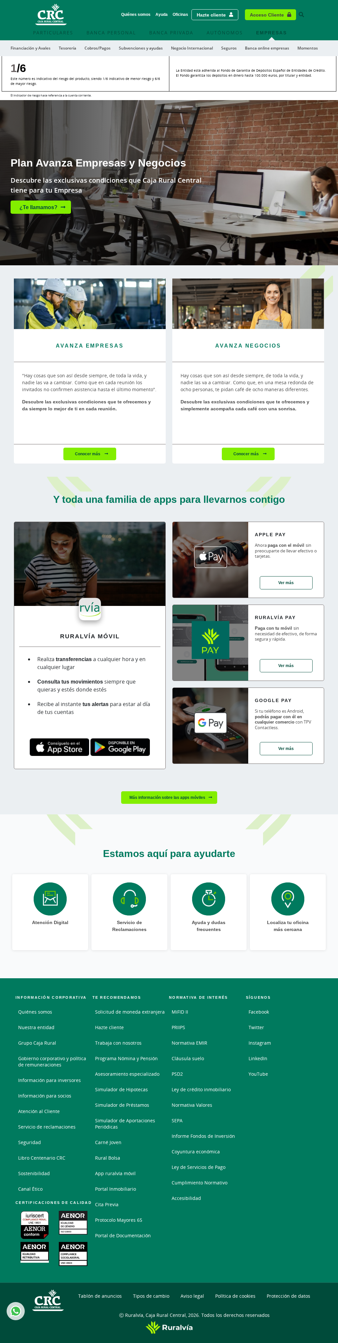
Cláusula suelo (188, 1058)
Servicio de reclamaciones (47, 1127)
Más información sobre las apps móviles (167, 797)
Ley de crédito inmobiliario (201, 1089)
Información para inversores (49, 1080)
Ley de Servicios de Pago (198, 1167)
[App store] (59, 747)
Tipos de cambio (151, 1296)
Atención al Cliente (39, 1111)
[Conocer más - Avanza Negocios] (248, 304)
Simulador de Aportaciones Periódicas (125, 1123)
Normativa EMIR (189, 1043)
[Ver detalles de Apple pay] (210, 560)
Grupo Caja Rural (37, 1043)
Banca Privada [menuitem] (171, 32)
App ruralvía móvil (115, 1173)
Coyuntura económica (196, 1151)
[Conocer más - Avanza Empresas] (90, 304)
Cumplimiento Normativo (199, 1182)
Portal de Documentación (123, 1235)
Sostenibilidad (34, 1173)
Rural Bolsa (107, 1158)
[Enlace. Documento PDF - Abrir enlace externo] (35, 1225)
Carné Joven (108, 1142)
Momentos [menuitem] (307, 48)
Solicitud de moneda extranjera (130, 1012)
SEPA (177, 1120)
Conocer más (88, 454)
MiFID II (180, 1012)
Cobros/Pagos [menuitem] (97, 48)
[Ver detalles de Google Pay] (210, 726)
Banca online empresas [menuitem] (267, 48)
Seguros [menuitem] (229, 48)
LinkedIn (258, 1058)
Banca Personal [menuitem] (111, 32)
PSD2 (177, 1074)
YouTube (258, 1074)
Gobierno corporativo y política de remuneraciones (52, 1061)
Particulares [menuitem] (53, 32)
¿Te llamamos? (38, 207)
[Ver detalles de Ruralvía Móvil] (89, 566)
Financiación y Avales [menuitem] (31, 48)
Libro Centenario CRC (41, 1158)
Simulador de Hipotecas (121, 1089)
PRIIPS (178, 1027)
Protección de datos (288, 1296)
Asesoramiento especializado (127, 1074)
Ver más (286, 582)
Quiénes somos (136, 14)
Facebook (259, 1012)
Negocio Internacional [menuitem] (192, 48)
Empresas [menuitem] (271, 32)
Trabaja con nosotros (118, 1043)
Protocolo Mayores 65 (118, 1220)
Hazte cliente (211, 15)
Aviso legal (192, 1296)
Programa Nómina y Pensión (126, 1058)
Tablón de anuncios (100, 1296)
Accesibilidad (186, 1198)
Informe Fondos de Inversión (203, 1136)
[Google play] (120, 747)
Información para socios (44, 1096)
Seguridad (29, 1142)
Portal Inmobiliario (115, 1189)
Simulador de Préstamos (122, 1105)
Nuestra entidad (36, 1027)
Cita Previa (106, 1204)
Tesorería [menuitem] (67, 48)
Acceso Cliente (267, 15)
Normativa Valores (192, 1105)
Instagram (260, 1043)
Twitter (256, 1027)
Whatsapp (16, 1311)
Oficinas (180, 14)
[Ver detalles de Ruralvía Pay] (210, 643)
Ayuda (161, 14)
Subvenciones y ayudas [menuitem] (141, 48)
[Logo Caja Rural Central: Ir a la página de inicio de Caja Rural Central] (51, 14)
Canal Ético (30, 1189)
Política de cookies (235, 1296)
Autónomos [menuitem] (225, 32)
